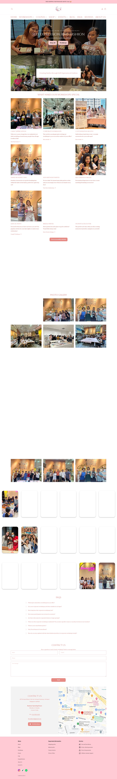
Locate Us (20, 765)
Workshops (20, 750)
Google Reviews (21, 759)
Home (19, 744)
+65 (33, 714)
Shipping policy (52, 744)
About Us (20, 762)
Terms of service (52, 750)
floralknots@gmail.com (34, 719)
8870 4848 (37, 714)
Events (19, 753)
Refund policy (51, 747)
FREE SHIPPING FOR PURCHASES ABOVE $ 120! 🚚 (58, 1)
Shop (19, 747)
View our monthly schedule (58, 239)
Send (58, 680)
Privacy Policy (51, 753)
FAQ (19, 756)
